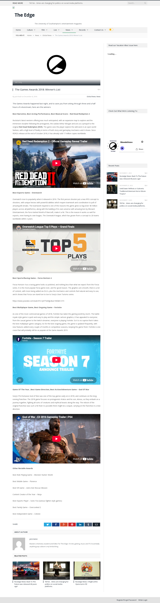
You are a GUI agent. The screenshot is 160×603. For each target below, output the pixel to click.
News (68, 30)
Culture (30, 30)
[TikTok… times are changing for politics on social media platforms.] (56, 570)
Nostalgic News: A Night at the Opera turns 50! (86, 583)
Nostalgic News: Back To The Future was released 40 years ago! (25, 584)
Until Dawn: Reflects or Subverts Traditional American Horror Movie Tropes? (133, 191)
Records (82, 30)
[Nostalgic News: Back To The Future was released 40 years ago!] (26, 570)
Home (18, 30)
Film (43, 30)
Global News (91, 97)
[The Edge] (24, 14)
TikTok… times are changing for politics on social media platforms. (56, 3)
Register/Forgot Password (126, 600)
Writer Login (142, 600)
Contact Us (98, 30)
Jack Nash (34, 539)
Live (55, 30)
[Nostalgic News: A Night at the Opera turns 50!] (87, 570)
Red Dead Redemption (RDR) (31, 127)
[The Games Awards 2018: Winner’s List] (56, 64)
